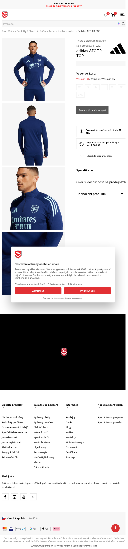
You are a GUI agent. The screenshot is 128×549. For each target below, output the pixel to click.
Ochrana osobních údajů (15, 427)
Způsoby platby (42, 417)
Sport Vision (8, 31)
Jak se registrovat (11, 442)
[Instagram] (14, 497)
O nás (69, 422)
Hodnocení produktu (91, 194)
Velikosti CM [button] (109, 79)
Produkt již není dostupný (92, 110)
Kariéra (69, 432)
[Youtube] (23, 497)
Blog (68, 427)
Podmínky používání (12, 422)
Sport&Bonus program (110, 417)
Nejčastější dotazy (44, 457)
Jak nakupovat (9, 437)
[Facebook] (5, 497)
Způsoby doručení (43, 422)
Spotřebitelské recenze (14, 432)
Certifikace (71, 452)
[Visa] (11, 528)
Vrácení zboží (41, 432)
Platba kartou (9, 447)
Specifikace (84, 170)
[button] (64, 23)
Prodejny (70, 417)
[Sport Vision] (5, 14)
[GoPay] (21, 528)
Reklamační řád (10, 457)
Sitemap (70, 457)
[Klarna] (56, 528)
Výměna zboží (41, 437)
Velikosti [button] (95, 79)
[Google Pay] (33, 528)
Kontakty (71, 437)
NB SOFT (68, 545)
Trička (43, 31)
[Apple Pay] (45, 528)
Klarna (37, 462)
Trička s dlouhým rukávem (63, 31)
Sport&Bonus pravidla (110, 422)
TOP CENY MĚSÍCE (64, 3)
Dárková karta (41, 467)
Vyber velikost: (86, 73)
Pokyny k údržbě (10, 452)
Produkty (21, 31)
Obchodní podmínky (12, 417)
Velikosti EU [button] (82, 79)
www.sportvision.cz (46, 545)
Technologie (40, 452)
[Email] (33, 497)
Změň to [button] (33, 518)
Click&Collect (41, 427)
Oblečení (33, 31)
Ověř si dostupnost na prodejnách (101, 182)
